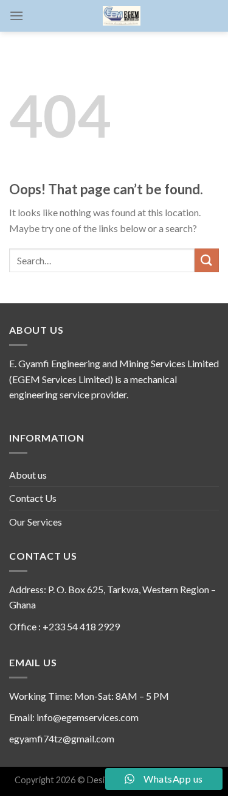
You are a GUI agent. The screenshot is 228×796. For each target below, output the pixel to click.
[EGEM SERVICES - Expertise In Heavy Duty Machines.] (121, 16)
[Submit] (207, 260)
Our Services (35, 521)
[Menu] (16, 15)
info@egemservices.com (87, 717)
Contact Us (33, 498)
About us (28, 475)
